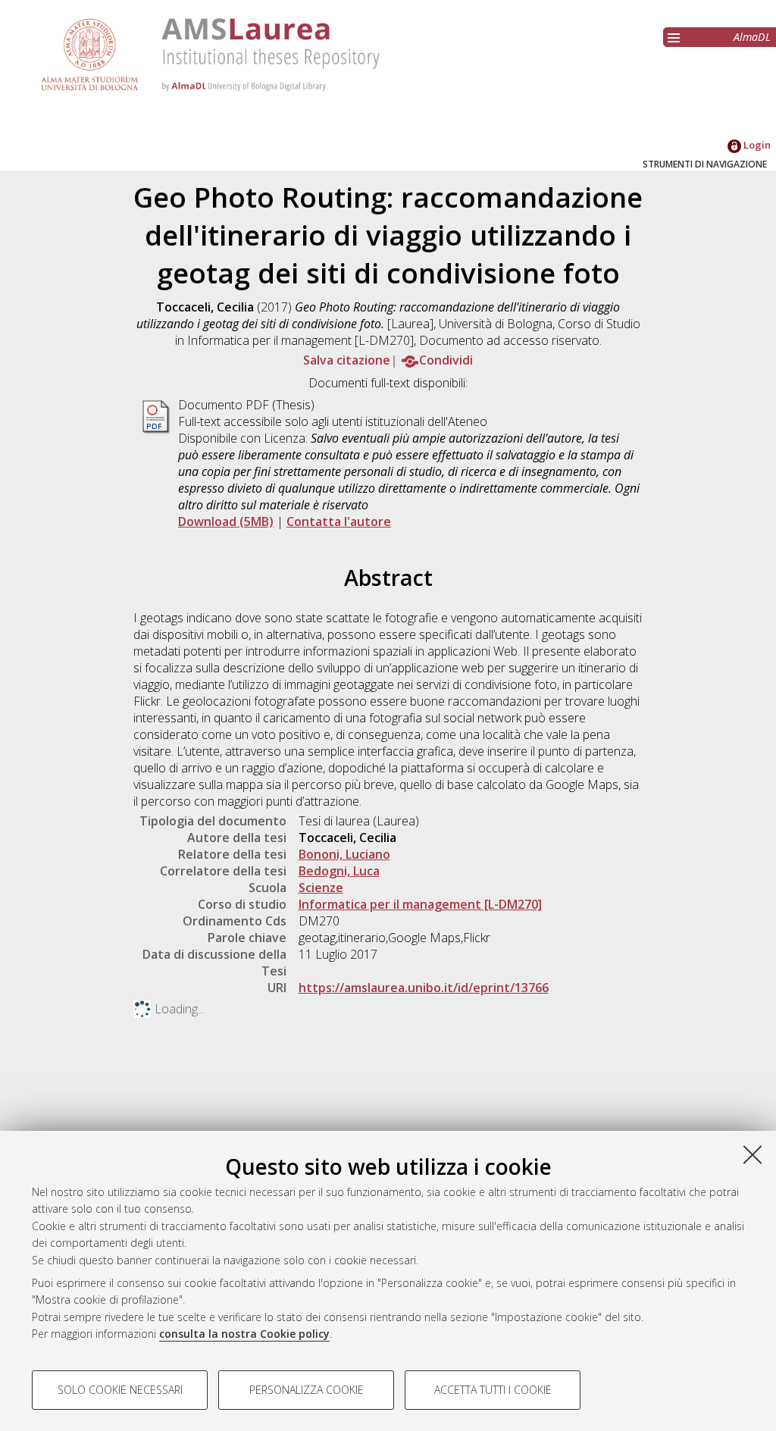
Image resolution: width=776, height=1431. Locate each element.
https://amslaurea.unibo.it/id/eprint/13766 (424, 987)
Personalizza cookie (306, 1389)
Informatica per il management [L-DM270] (420, 904)
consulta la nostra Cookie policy (244, 1333)
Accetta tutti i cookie (493, 1389)
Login (756, 145)
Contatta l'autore (338, 521)
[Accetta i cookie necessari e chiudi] (752, 1154)
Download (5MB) (226, 521)
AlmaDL (752, 37)
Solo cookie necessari (120, 1389)
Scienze (321, 887)
